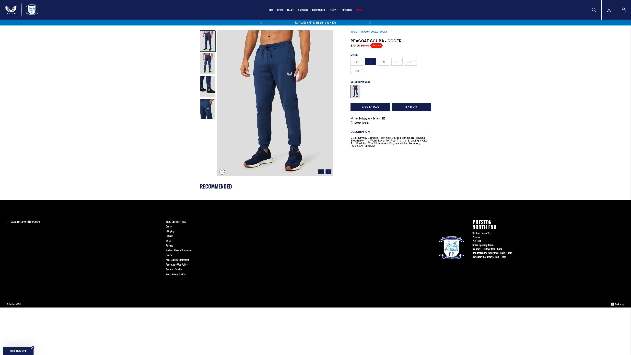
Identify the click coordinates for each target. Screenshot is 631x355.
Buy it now (411, 107)
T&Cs (168, 241)
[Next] (369, 22)
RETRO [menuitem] (280, 10)
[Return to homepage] (64, 9)
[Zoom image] (222, 172)
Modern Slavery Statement (179, 250)
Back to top (619, 304)
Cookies (169, 255)
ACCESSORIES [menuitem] (318, 10)
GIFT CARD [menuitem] (347, 10)
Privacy (169, 245)
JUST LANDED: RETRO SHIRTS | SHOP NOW (315, 22)
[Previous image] (321, 171)
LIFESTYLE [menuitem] (333, 10)
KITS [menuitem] (271, 10)
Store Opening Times (176, 222)
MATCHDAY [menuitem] (303, 10)
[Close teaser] (32, 347)
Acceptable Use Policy (176, 264)
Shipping (170, 231)
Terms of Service (174, 269)
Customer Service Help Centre (25, 222)
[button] (18, 351)
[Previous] (261, 22)
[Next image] (328, 171)
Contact (169, 226)
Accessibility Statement (177, 260)
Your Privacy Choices (176, 274)
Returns (169, 236)
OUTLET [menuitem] (359, 10)
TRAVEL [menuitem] (290, 10)
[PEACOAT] (355, 91)
